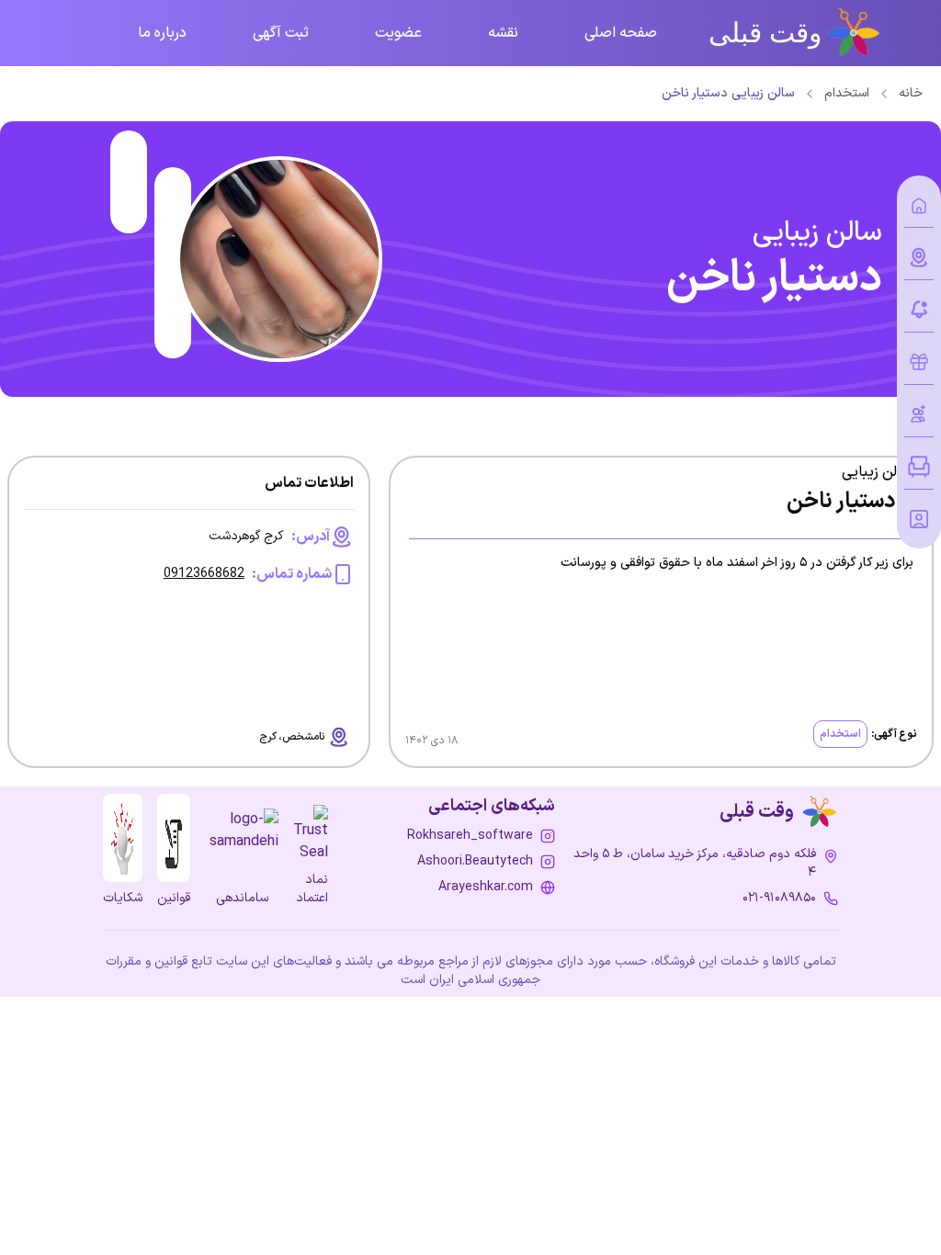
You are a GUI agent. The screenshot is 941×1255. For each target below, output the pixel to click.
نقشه (503, 33)
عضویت (398, 33)
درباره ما (162, 33)
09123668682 (204, 574)
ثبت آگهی (281, 33)
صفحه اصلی (620, 33)
